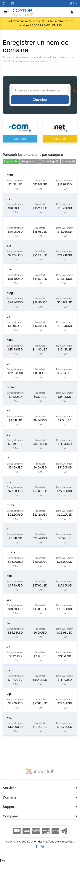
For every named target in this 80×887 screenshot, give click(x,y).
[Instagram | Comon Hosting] (43, 846)
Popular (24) (11, 161)
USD (72, 3)
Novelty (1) (68, 161)
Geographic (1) (30, 161)
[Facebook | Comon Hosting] (37, 846)
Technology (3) (50, 161)
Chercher (40, 100)
